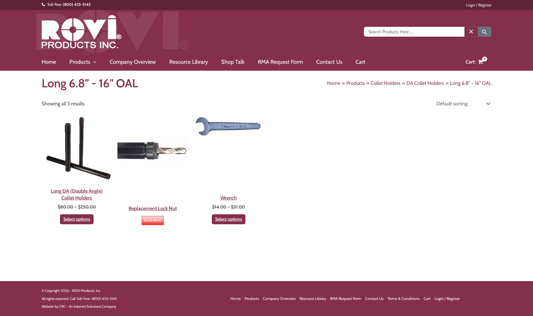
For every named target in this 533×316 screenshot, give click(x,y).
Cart (427, 298)
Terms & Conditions (404, 298)
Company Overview (279, 298)
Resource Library (313, 298)
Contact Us (374, 298)
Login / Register (478, 4)
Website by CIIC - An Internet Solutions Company (79, 306)
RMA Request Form (345, 298)
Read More (152, 220)
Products (252, 298)
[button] (93, 62)
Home (235, 298)
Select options (76, 219)
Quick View (77, 179)
